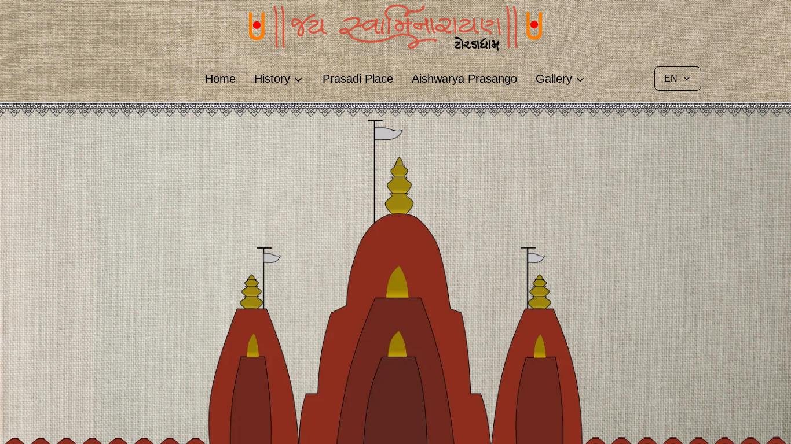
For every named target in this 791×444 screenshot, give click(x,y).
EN (671, 78)
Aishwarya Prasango (464, 78)
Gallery (554, 78)
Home (220, 78)
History (272, 78)
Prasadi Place (358, 78)
